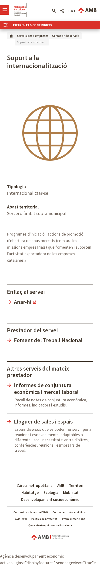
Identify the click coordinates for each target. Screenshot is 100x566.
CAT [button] (72, 10)
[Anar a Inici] (11, 35)
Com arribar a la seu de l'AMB (30, 512)
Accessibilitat (78, 512)
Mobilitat (71, 492)
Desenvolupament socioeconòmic (50, 499)
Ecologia (50, 492)
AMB (60, 485)
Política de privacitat (44, 519)
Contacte (59, 512)
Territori (76, 485)
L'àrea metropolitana (35, 485)
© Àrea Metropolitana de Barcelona (50, 525)
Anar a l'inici (20, 10)
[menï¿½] (4, 10)
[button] (54, 11)
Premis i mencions (73, 519)
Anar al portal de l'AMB (87, 10)
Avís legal (21, 519)
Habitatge (30, 492)
